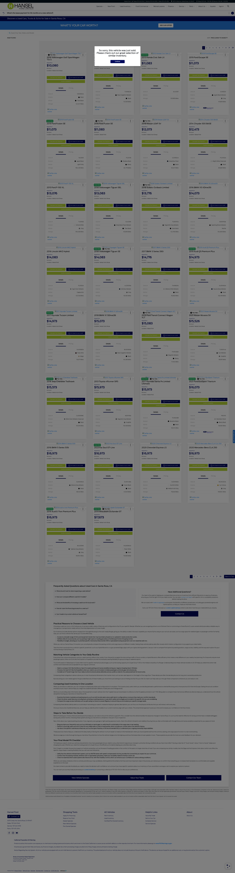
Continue (117, 61)
